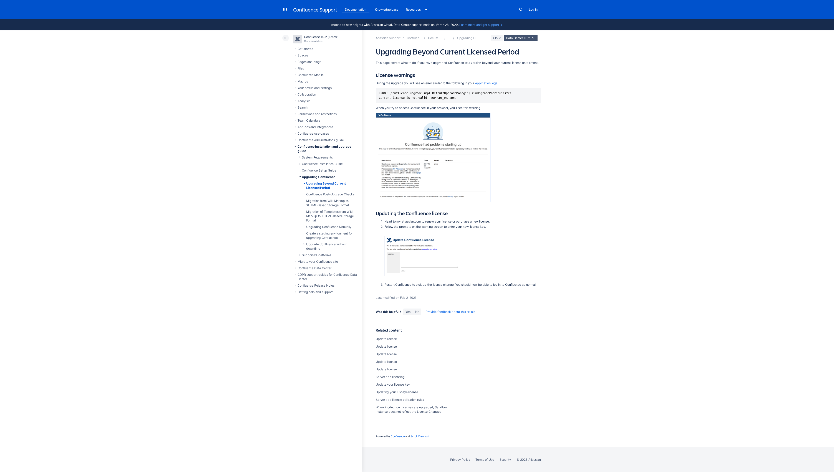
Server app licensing (390, 377)
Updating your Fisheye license (397, 392)
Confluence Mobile (311, 75)
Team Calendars (309, 120)
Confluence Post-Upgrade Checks (330, 194)
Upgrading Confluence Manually (328, 227)
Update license (386, 339)
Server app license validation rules (400, 399)
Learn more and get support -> (481, 24)
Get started (305, 49)
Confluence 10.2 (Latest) (321, 37)
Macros (303, 81)
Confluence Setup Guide (319, 170)
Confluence (398, 436)
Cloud (497, 38)
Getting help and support (315, 292)
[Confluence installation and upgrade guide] (449, 38)
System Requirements (317, 157)
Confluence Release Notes (316, 285)
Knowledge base (386, 9)
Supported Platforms (316, 255)
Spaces (303, 55)
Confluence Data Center (314, 268)
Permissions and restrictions (317, 114)
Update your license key (393, 384)
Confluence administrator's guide (321, 140)
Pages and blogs (309, 62)
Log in (533, 9)
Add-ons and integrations (315, 127)
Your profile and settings (315, 88)
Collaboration (307, 94)
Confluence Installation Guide (322, 164)
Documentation (355, 9)
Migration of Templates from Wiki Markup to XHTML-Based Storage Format (330, 216)
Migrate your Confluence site (318, 261)
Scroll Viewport (419, 436)
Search (521, 9)
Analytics (304, 101)
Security (505, 459)
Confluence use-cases (313, 133)
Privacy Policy (460, 459)
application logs (486, 83)
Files (301, 68)
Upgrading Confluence (318, 177)
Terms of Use (484, 459)
